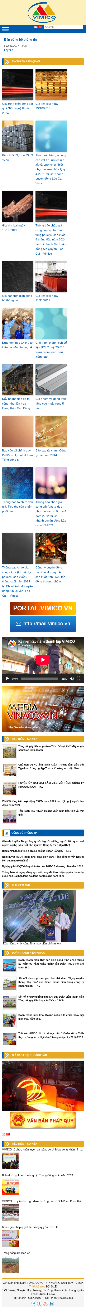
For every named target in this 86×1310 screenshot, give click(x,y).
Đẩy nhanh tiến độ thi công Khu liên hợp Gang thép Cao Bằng (16, 403)
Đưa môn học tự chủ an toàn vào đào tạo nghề (17, 345)
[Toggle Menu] (5, 29)
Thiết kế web (37, 1286)
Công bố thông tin (24, 832)
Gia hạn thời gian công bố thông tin (17, 298)
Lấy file (8, 50)
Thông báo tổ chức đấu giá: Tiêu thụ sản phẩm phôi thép (17, 506)
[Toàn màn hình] (78, 678)
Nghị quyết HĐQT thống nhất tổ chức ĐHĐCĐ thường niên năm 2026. (43, 866)
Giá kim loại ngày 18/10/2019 (13, 228)
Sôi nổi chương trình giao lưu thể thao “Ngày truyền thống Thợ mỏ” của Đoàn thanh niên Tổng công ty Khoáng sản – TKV (51, 982)
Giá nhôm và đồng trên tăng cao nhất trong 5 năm (50, 403)
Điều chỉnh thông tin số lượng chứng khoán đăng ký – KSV (36, 851)
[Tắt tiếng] (72, 678)
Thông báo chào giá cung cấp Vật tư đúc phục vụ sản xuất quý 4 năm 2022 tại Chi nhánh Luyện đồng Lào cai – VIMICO (50, 513)
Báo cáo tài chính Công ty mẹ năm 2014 (50, 453)
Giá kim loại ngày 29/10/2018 (46, 106)
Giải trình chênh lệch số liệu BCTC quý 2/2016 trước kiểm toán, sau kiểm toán (51, 349)
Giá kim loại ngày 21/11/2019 (46, 298)
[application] (43, 660)
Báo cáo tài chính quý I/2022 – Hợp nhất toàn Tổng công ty (17, 455)
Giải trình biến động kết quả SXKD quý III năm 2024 (17, 108)
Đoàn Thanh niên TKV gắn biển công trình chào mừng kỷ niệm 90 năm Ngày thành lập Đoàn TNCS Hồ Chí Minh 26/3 (51, 964)
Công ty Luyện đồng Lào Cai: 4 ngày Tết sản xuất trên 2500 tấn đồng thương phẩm (50, 574)
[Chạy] (7, 678)
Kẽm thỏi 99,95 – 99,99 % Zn (17, 157)
